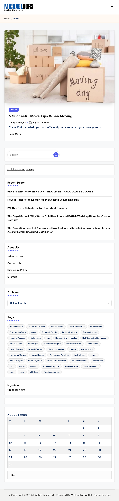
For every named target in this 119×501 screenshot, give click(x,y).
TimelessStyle (71, 366)
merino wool (87, 349)
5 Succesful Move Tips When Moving (40, 116)
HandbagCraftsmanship (66, 338)
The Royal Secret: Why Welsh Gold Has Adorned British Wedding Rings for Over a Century (58, 218)
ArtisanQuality (16, 326)
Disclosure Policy (17, 270)
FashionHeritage (69, 332)
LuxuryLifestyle (35, 349)
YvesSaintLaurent (51, 372)
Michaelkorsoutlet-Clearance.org (91, 495)
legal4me (13, 385)
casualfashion (57, 326)
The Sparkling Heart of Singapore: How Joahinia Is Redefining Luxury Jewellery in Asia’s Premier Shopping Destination (58, 229)
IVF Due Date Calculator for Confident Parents (37, 208)
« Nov (12, 475)
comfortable (96, 326)
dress (33, 332)
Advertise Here (16, 256)
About (14, 110)
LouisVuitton (92, 343)
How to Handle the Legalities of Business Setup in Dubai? (43, 199)
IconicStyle (33, 343)
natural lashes (38, 355)
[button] (55, 154)
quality (93, 355)
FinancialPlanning (17, 338)
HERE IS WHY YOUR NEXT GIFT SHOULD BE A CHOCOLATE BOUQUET (50, 191)
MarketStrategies (56, 349)
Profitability (79, 355)
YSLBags (34, 372)
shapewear (98, 360)
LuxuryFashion (16, 349)
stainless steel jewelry (20, 169)
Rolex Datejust (16, 360)
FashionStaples (90, 332)
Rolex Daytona (35, 360)
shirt (12, 366)
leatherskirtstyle (73, 343)
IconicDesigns (16, 343)
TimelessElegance (51, 366)
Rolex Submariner (79, 360)
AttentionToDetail (36, 326)
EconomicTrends (49, 332)
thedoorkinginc (16, 389)
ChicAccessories (77, 326)
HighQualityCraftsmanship (94, 338)
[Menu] (113, 7)
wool (22, 372)
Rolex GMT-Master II (56, 360)
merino (73, 349)
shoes (22, 366)
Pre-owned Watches (59, 355)
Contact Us (14, 263)
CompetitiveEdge (18, 332)
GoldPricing (35, 338)
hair (48, 338)
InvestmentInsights (52, 343)
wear (12, 372)
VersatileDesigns (91, 366)
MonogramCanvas (18, 355)
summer (33, 366)
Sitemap (12, 276)
